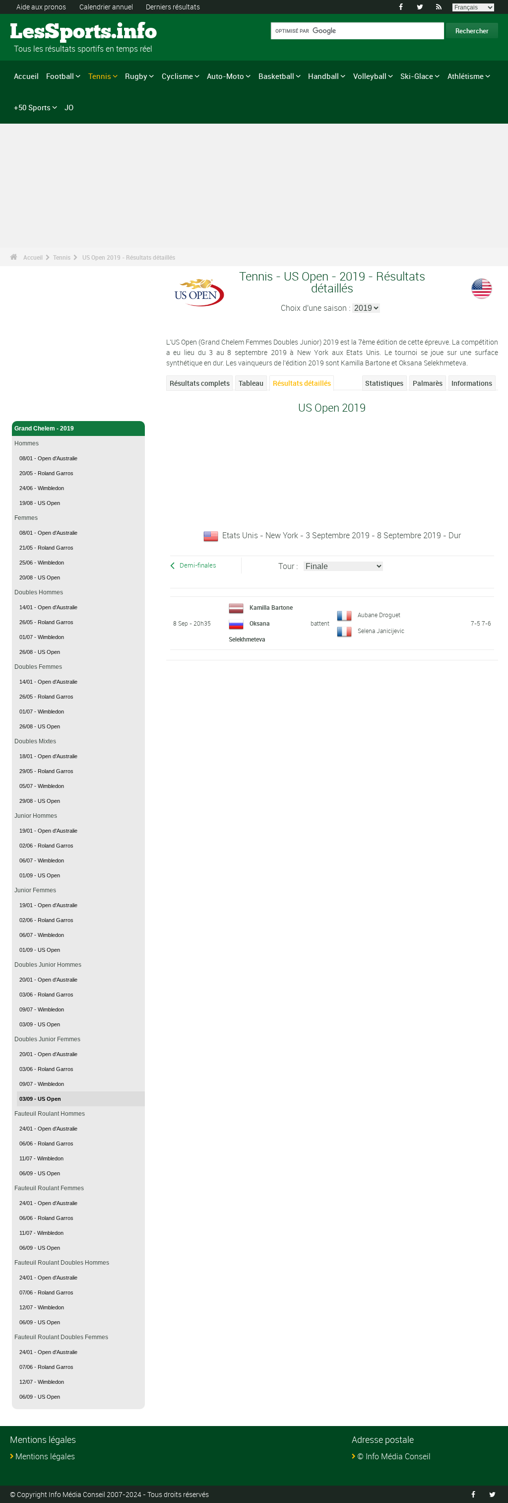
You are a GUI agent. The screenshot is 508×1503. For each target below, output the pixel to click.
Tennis (99, 76)
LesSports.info (47, 32)
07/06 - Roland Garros (46, 1292)
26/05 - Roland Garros (46, 622)
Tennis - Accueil (36, 407)
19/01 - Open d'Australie (48, 831)
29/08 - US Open (39, 801)
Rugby (136, 76)
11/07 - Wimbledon (41, 1158)
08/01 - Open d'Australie (48, 458)
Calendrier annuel (106, 6)
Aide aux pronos (41, 6)
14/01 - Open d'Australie (48, 607)
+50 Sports (32, 107)
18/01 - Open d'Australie (48, 756)
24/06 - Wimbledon (41, 488)
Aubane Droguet (379, 615)
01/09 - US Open (39, 875)
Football (60, 76)
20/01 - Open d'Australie (48, 980)
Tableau (251, 383)
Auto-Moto (225, 76)
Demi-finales (198, 565)
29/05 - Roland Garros (46, 771)
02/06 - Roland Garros (46, 846)
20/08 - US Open (39, 577)
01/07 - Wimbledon (41, 637)
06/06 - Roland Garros (46, 1143)
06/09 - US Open (39, 1173)
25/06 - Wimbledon (41, 563)
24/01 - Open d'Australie (48, 1129)
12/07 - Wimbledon (41, 1307)
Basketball (276, 76)
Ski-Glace (416, 76)
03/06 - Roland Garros (46, 995)
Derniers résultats (173, 6)
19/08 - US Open (39, 503)
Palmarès (428, 383)
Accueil (26, 76)
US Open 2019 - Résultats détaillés (128, 257)
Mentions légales (45, 1456)
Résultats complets (200, 383)
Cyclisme (177, 76)
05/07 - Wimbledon (41, 786)
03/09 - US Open (39, 1024)
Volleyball (369, 76)
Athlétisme (465, 76)
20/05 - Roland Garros (46, 473)
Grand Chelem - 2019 (44, 428)
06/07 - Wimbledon (41, 860)
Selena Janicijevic (381, 631)
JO (68, 107)
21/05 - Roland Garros (46, 548)
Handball (323, 76)
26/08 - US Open (39, 652)
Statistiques (384, 383)
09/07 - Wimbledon (41, 1009)
